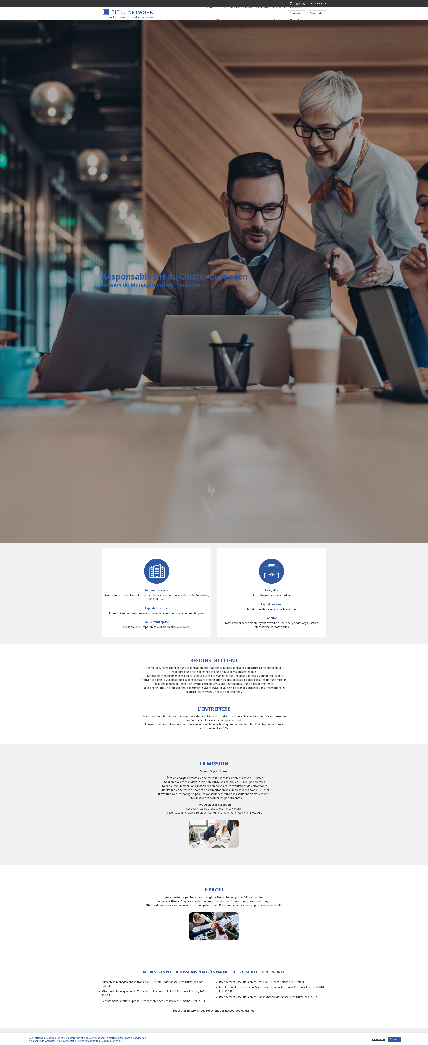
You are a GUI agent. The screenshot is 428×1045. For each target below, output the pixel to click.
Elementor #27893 (279, 13)
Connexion (296, 13)
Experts (247, 7)
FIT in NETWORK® (212, 13)
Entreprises (231, 7)
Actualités (262, 7)
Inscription (317, 13)
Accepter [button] (394, 1039)
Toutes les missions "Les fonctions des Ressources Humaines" (214, 1010)
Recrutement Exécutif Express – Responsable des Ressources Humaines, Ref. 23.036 (154, 1001)
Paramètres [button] (378, 1039)
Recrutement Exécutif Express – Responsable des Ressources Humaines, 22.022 (268, 997)
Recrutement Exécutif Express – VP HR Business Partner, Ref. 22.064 (261, 982)
